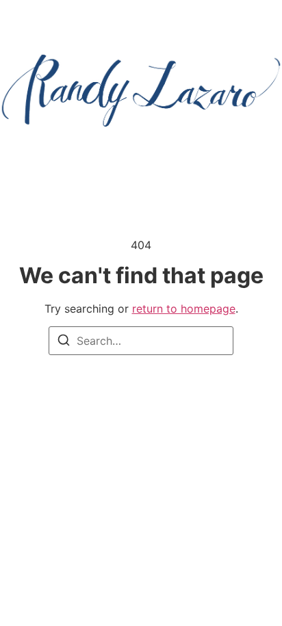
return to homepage (183, 308)
